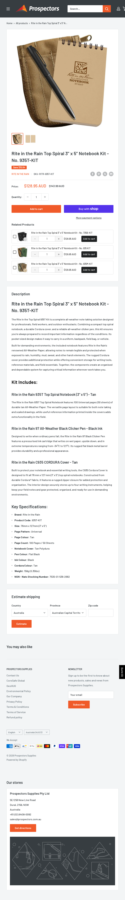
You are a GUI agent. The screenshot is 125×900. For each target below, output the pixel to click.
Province (55, 605)
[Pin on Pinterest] (99, 173)
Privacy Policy (14, 701)
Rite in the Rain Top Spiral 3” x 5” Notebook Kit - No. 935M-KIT (62, 263)
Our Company (14, 696)
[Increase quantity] (45, 197)
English (11, 732)
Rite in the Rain (20, 174)
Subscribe (79, 704)
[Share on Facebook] (92, 173)
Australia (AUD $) (34, 732)
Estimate (21, 623)
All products (22, 23)
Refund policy (14, 717)
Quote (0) (122, 672)
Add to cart (36, 208)
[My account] (118, 9)
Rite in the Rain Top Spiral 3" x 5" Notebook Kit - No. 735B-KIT (61, 232)
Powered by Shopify (17, 759)
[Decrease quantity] (27, 197)
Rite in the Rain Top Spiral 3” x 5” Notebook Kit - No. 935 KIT (60, 248)
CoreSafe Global (16, 680)
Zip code (93, 605)
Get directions (23, 827)
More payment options (89, 217)
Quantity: (17, 196)
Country (16, 605)
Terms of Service (16, 712)
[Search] (107, 8)
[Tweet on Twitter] (105, 173)
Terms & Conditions (18, 706)
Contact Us (13, 675)
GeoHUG (11, 685)
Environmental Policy (19, 691)
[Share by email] (111, 173)
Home (10, 23)
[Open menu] (8, 9)
